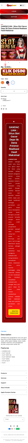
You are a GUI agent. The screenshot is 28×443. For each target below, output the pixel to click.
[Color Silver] (13, 82)
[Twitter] (4, 109)
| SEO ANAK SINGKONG (19, 434)
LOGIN (14, 11)
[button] (2, 5)
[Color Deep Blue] (7, 82)
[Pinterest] (6, 109)
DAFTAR (14, 16)
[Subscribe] (22, 419)
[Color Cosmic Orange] (2, 82)
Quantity (3, 87)
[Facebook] (2, 109)
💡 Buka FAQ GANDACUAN (14, 312)
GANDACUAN (10, 434)
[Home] (11, 5)
